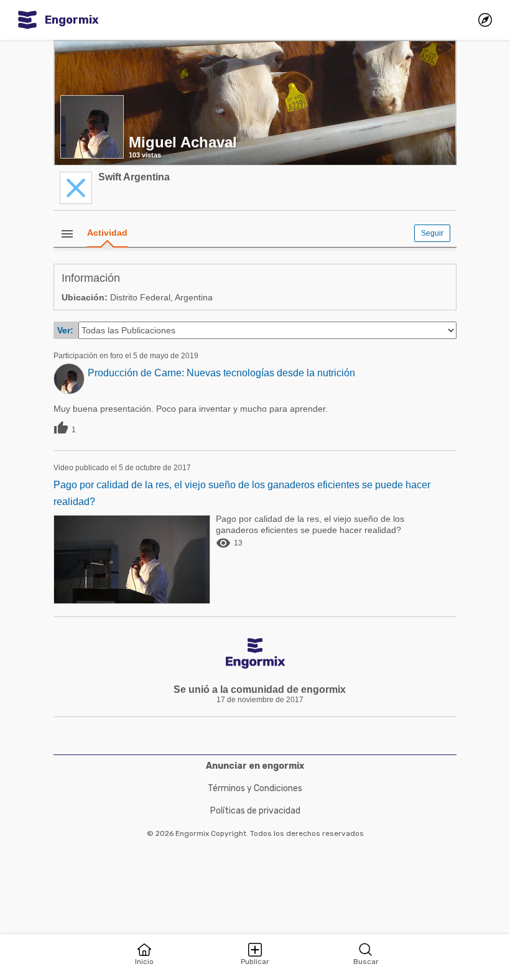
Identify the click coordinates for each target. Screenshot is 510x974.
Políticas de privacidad (255, 810)
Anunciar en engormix (255, 766)
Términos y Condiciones (255, 788)
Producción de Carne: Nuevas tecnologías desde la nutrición (221, 373)
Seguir (432, 233)
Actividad (107, 233)
